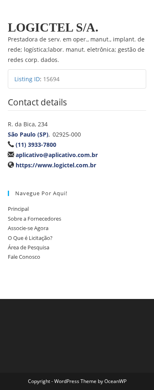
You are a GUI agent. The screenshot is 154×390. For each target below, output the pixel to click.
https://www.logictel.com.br (56, 165)
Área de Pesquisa (28, 247)
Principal (18, 208)
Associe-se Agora (28, 228)
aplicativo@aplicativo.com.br (57, 155)
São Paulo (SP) (28, 134)
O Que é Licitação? (30, 238)
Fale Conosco (24, 256)
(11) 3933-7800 (36, 144)
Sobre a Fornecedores (34, 218)
